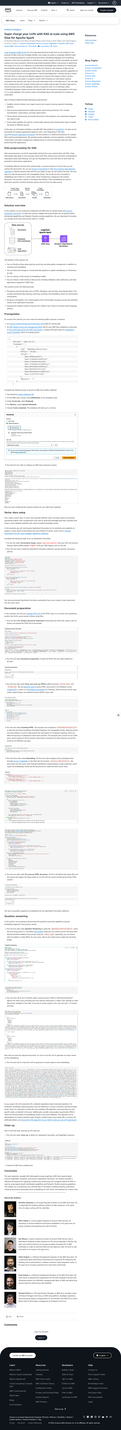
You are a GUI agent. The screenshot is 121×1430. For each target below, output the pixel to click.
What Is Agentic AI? (17, 1379)
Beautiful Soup (29, 687)
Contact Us (92, 1370)
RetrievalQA (38, 932)
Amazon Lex (89, 73)
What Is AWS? (15, 1370)
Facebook (91, 112)
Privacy (12, 1423)
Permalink (32, 46)
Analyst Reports (42, 1397)
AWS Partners (41, 1402)
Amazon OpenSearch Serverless (23, 135)
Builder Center (68, 1370)
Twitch (90, 117)
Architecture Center (44, 1388)
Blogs (11, 1400)
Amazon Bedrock (91, 65)
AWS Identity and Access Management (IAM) (25, 327)
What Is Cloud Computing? (20, 1374)
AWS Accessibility (95, 1397)
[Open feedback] (118, 715)
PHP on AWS (67, 1392)
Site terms (21, 1423)
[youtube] (103, 1417)
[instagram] (95, 1417)
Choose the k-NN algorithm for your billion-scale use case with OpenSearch (48, 1120)
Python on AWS (68, 1383)
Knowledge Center (96, 1383)
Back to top (59, 1409)
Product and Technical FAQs (47, 1392)
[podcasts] (107, 1417)
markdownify (12, 689)
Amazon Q (89, 79)
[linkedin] (92, 1417)
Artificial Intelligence (12, 30)
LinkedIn (90, 114)
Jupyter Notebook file (26, 394)
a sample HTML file (33, 614)
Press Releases (15, 1404)
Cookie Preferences (35, 1423)
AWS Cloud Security (17, 1391)
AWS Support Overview (98, 1388)
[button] (32, 10)
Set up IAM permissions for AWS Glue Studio (25, 330)
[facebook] (88, 1417)
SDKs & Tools (67, 1374)
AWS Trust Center (43, 1379)
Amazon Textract (91, 86)
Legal (90, 1402)
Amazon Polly (90, 76)
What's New (89, 43)
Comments (44, 46)
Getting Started (90, 40)
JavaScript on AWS (69, 1397)
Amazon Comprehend (39, 169)
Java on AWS (67, 1388)
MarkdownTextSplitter (36, 689)
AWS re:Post (93, 1379)
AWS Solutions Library (45, 1383)
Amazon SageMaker (20, 761)
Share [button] (55, 46)
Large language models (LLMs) (15, 52)
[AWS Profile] (114, 3)
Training (39, 1374)
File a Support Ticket (96, 1374)
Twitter (90, 109)
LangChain (60, 129)
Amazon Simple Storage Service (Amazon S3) (26, 324)
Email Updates (93, 119)
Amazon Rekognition (93, 81)
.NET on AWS (67, 1379)
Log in (40, 1338)
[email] (111, 1417)
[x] (84, 1417)
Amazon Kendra (91, 71)
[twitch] (99, 1417)
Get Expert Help (94, 1392)
